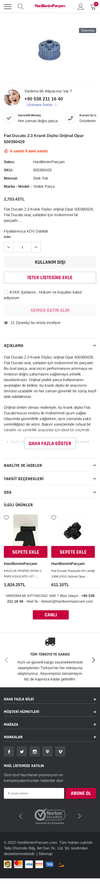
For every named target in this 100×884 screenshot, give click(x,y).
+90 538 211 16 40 (43, 98)
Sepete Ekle (25, 552)
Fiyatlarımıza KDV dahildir (26, 231)
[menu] (8, 6)
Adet (7, 237)
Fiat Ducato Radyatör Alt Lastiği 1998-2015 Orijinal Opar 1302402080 (73, 574)
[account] (81, 6)
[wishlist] (6, 517)
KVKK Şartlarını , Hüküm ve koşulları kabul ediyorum (43, 295)
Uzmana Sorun (40, 104)
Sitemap (45, 853)
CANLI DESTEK (51, 615)
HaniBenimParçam (49, 162)
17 (13, 322)
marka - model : (18, 186)
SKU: (8, 170)
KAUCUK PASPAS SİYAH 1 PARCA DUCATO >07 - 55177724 (23, 574)
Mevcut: (11, 178)
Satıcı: (9, 162)
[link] (25, 530)
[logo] (50, 6)
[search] (21, 6)
